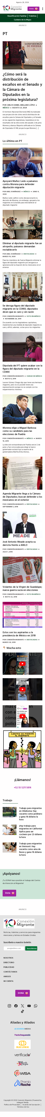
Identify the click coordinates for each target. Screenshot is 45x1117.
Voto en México (34, 316)
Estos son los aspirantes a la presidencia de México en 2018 (19, 634)
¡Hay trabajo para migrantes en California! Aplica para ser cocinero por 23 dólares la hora (30, 832)
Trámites (32, 16)
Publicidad (8, 967)
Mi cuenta (8, 981)
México (6, 107)
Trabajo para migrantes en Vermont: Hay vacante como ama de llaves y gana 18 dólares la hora (30, 849)
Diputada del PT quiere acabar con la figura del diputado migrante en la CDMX (22, 369)
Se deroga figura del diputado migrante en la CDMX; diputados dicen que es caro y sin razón (20, 309)
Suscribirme (32, 948)
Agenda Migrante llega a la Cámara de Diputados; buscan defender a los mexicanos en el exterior (22, 497)
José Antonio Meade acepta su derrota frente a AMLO (19, 543)
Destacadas (28, 254)
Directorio (8, 962)
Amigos (7, 976)
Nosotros (8, 958)
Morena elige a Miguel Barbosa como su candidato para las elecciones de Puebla (19, 431)
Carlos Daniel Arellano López (21, 105)
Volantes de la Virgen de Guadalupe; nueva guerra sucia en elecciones (22, 588)
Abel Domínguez (13, 191)
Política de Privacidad (12, 1104)
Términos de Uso (23, 1107)
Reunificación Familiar (17, 16)
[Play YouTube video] (22, 663)
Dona (31, 8)
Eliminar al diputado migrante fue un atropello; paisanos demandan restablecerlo (22, 247)
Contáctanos (10, 972)
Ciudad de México (34, 376)
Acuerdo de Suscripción (31, 1104)
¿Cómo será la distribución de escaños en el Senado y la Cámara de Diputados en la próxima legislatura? (22, 87)
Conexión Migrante (15, 316)
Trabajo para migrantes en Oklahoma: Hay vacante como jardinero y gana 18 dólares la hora (30, 814)
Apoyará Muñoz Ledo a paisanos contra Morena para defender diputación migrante (20, 184)
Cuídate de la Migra (22, 19)
